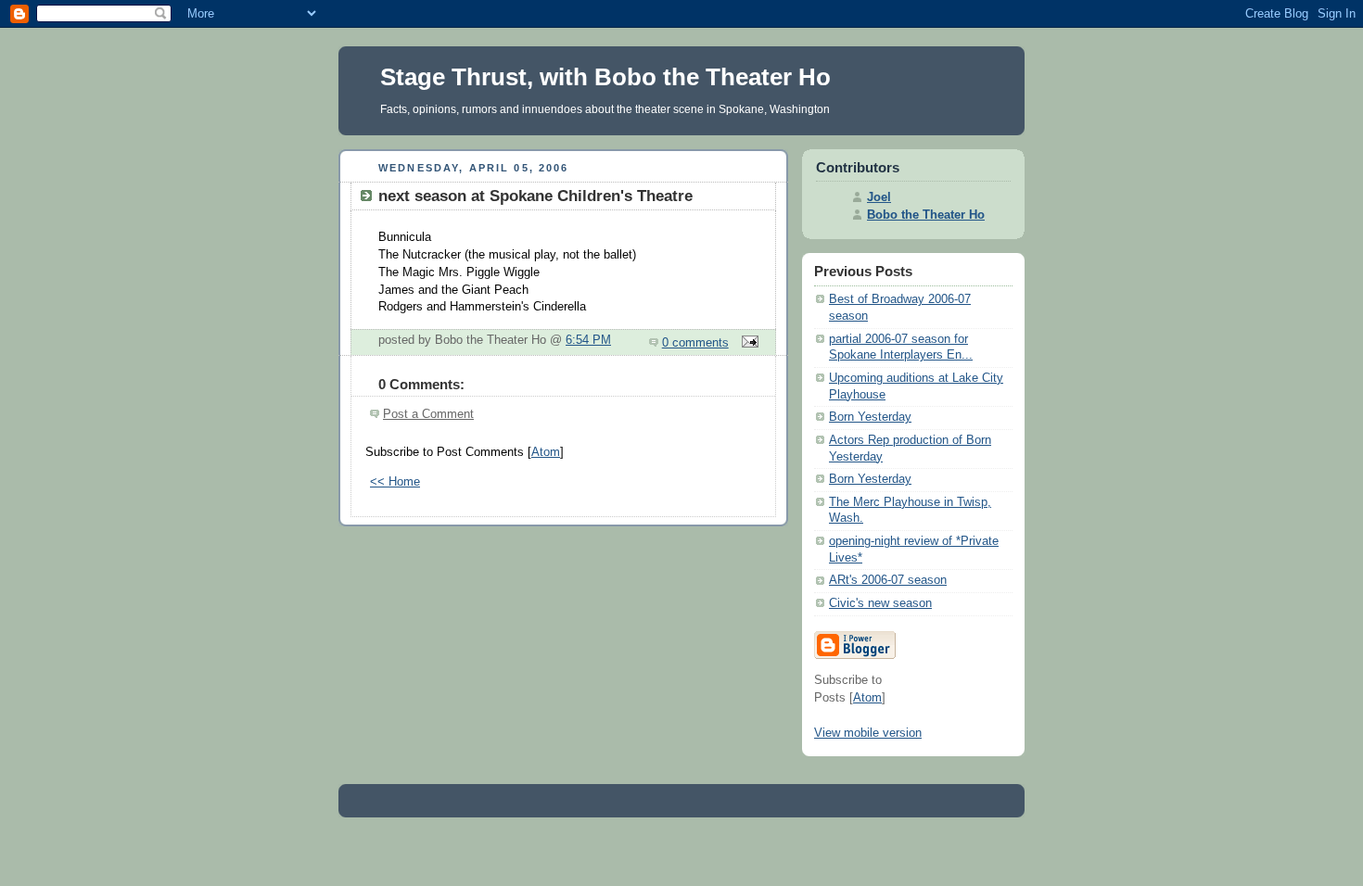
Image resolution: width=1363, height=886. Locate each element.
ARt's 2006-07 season (888, 580)
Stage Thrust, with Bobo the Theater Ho (605, 77)
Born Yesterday (870, 417)
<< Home (395, 481)
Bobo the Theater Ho (926, 215)
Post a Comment (428, 414)
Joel (879, 197)
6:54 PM (588, 340)
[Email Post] (747, 342)
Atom (545, 452)
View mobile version (868, 733)
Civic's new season (880, 603)
